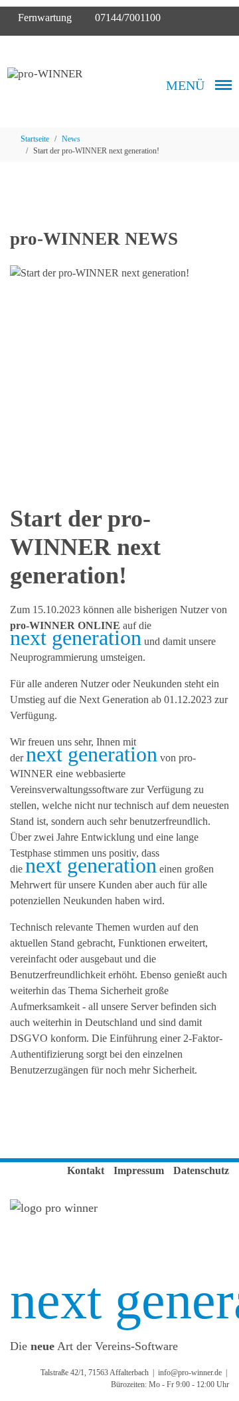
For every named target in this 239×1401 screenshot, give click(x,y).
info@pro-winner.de (190, 1372)
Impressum (139, 1170)
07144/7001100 (126, 17)
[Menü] (223, 85)
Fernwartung (43, 17)
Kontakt (85, 1170)
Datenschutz (201, 1170)
